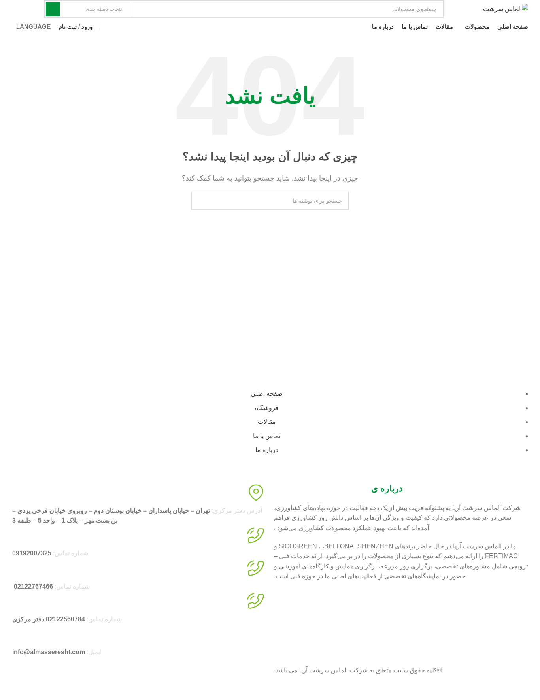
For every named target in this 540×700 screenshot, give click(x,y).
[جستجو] (53, 9)
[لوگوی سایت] (505, 8)
